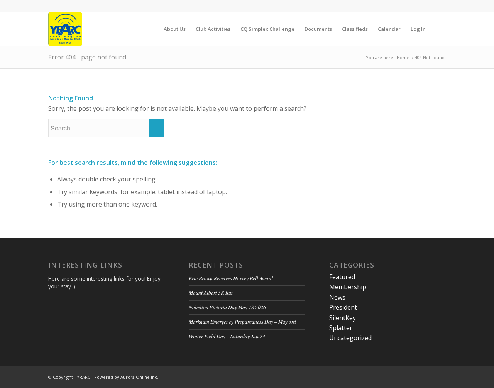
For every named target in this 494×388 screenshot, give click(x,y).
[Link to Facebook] (50, 6)
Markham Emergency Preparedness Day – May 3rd (242, 321)
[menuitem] (175, 29)
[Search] (438, 29)
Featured (342, 277)
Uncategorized (350, 338)
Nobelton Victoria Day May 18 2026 (227, 307)
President (343, 307)
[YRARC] (65, 29)
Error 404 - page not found (87, 57)
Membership (347, 287)
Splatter (340, 328)
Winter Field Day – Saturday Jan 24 (227, 336)
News (337, 297)
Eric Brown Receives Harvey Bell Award (231, 278)
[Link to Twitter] (62, 6)
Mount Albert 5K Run (211, 292)
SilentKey (342, 317)
